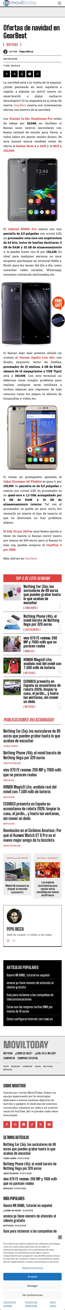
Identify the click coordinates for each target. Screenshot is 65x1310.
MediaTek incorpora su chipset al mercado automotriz (17, 889)
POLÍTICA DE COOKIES (9, 1304)
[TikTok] (32, 1124)
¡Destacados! (32, 629)
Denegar (32, 1285)
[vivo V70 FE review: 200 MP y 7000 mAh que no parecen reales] (12, 644)
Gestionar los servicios (32, 1268)
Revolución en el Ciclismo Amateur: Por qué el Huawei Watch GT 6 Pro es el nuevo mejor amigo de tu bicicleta (32, 835)
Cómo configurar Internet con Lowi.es (30, 1019)
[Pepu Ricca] (6, 52)
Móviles (29, 651)
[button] (60, 1237)
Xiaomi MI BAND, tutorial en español (28, 975)
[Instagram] (8, 940)
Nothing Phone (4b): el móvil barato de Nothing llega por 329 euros (42, 620)
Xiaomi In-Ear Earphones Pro (31, 118)
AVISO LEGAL (53, 1304)
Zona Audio (30, 607)
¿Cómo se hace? (12, 1210)
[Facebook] (6, 74)
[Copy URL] (37, 74)
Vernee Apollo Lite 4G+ (37, 357)
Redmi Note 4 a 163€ (31, 146)
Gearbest (31, 558)
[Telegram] (29, 74)
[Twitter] (14, 74)
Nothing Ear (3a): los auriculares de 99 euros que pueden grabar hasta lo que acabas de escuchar (42, 594)
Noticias (29, 673)
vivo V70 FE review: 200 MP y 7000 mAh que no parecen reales (40, 642)
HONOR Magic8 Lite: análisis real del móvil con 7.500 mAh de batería (42, 663)
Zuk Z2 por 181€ (18, 531)
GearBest (20, 105)
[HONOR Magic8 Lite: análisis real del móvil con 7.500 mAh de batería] (12, 666)
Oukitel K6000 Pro (22, 229)
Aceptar (33, 1276)
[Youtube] (49, 1124)
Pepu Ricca (26, 51)
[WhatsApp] (22, 74)
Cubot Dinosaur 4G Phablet (22, 481)
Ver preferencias (32, 1295)
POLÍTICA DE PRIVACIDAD (31, 1304)
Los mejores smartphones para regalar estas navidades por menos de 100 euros (47, 889)
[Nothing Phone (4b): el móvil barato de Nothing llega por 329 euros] (12, 622)
